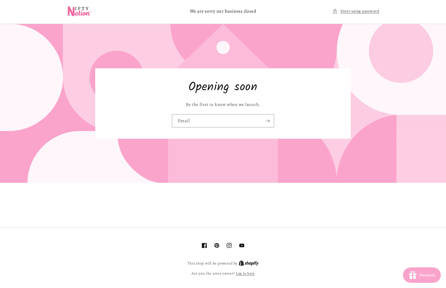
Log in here (245, 273)
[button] (355, 11)
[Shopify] (249, 263)
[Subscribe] (267, 121)
